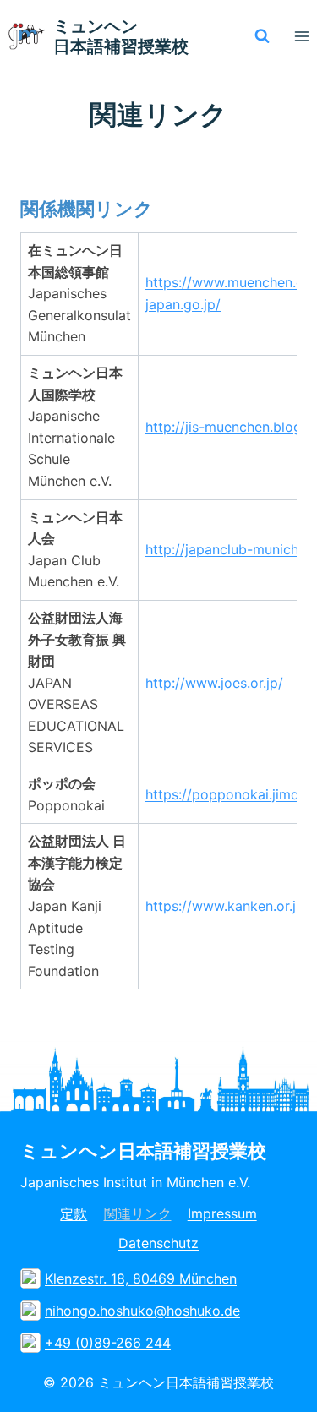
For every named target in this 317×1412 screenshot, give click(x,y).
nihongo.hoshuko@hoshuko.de (142, 1310)
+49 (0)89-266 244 (108, 1342)
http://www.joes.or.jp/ (214, 682)
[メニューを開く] (301, 36)
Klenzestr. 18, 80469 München (141, 1278)
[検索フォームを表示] (262, 36)
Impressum (222, 1213)
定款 (73, 1213)
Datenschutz (158, 1243)
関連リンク (138, 1213)
